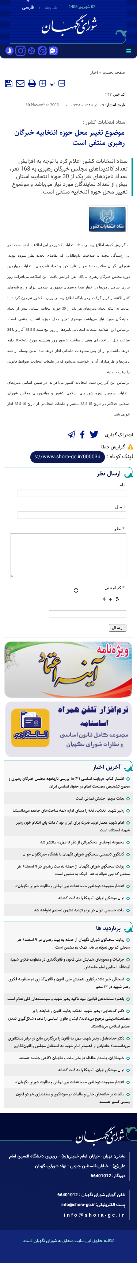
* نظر (119, 528)
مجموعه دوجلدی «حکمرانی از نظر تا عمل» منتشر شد (82, 842)
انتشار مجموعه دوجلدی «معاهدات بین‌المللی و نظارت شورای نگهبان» (69, 886)
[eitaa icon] (42, 51)
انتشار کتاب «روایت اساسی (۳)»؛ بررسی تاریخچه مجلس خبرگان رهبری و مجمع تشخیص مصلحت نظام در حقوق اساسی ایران (69, 782)
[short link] (67, 457)
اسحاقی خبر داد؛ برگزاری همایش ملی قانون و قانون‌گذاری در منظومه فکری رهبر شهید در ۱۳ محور (69, 983)
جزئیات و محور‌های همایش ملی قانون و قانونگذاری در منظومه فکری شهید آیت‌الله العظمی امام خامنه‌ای (70, 963)
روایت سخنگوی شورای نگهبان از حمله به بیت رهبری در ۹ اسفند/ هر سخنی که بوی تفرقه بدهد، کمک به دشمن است (73, 870)
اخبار (94, 72)
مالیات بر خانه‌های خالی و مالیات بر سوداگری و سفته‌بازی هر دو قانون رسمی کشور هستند (73, 1098)
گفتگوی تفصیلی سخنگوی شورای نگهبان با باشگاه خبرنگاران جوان (73, 854)
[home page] (95, 21)
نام (122, 484)
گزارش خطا (113, 446)
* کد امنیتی (114, 587)
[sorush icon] (9, 51)
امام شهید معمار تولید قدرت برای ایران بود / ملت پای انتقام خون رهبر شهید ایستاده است (73, 826)
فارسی (28, 7)
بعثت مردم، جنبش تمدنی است (100, 798)
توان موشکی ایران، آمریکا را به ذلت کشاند (91, 898)
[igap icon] (53, 51)
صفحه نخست (113, 72)
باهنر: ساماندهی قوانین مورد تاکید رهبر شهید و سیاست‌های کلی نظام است (65, 999)
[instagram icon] (20, 51)
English (51, 7)
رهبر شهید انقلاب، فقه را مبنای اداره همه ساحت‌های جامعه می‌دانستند (68, 810)
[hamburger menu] (128, 51)
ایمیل (120, 506)
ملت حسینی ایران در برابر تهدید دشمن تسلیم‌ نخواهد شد (79, 910)
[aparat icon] (31, 51)
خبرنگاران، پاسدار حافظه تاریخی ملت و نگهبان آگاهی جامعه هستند (71, 1058)
